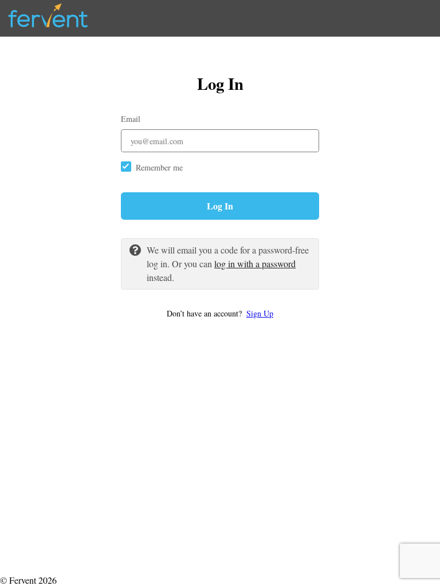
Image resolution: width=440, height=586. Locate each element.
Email (130, 118)
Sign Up (259, 313)
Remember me (159, 167)
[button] (220, 313)
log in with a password (255, 264)
